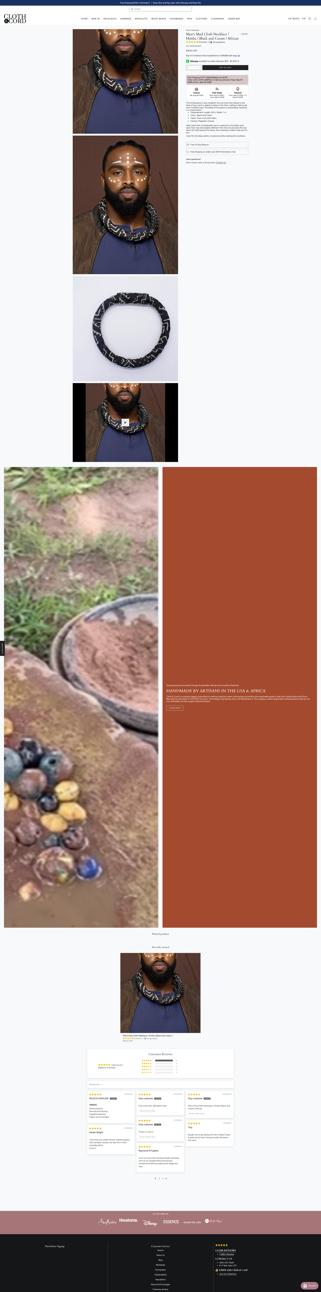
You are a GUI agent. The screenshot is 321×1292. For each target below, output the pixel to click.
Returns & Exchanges (160, 1284)
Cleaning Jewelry (160, 1289)
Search (160, 1250)
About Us (160, 1255)
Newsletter (160, 1279)
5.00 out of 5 (117, 1065)
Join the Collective (227, 1274)
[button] (192, 42)
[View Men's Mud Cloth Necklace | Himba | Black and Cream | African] (125, 422)
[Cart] (315, 18)
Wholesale (160, 1265)
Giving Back (160, 1270)
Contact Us (221, 162)
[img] (95, 1094)
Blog (160, 1260)
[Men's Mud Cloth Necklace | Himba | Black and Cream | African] (160, 993)
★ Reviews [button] (2, 648)
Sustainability (160, 1274)
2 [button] (159, 1178)
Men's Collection (192, 30)
